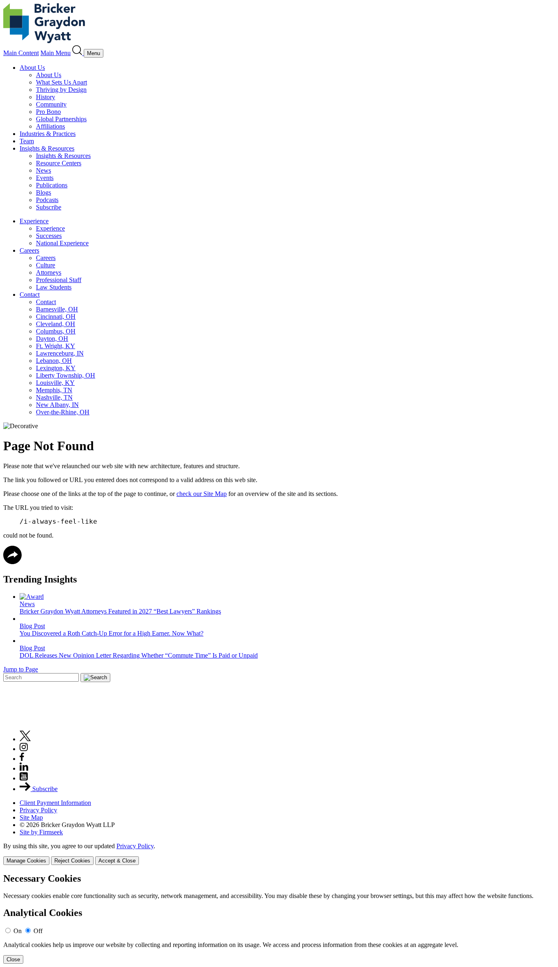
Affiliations (50, 126)
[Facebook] (22, 758)
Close (13, 959)
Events (45, 177)
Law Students (53, 287)
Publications (51, 185)
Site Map (31, 817)
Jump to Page (20, 669)
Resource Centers (58, 163)
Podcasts (47, 199)
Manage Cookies (26, 861)
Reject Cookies (72, 861)
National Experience (62, 243)
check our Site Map (201, 493)
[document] (279, 918)
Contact (30, 294)
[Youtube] (24, 778)
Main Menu (55, 52)
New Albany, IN (57, 404)
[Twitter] (25, 739)
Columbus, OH (56, 331)
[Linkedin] (24, 768)
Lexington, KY (56, 368)
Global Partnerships (61, 119)
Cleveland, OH (55, 323)
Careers (29, 250)
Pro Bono (48, 111)
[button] (12, 561)
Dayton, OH (52, 338)
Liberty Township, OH (65, 375)
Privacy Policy (38, 810)
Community (51, 104)
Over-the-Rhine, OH (62, 412)
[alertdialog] (279, 918)
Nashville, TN (54, 397)
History (45, 96)
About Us (32, 67)
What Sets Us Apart (61, 82)
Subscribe (48, 207)
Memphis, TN (54, 390)
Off (37, 930)
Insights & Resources (47, 148)
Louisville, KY (55, 382)
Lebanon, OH (54, 360)
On (17, 930)
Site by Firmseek (41, 832)
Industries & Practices (48, 133)
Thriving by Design (61, 89)
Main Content (21, 52)
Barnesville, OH (57, 309)
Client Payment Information (55, 802)
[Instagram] (24, 748)
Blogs (43, 192)
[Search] (78, 52)
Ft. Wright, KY (55, 345)
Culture (45, 265)
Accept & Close (117, 861)
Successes (49, 235)
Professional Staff (58, 279)
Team (27, 141)
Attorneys (48, 272)
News (43, 170)
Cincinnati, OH (56, 316)
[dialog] (279, 854)
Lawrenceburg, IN (60, 353)
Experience (34, 221)
